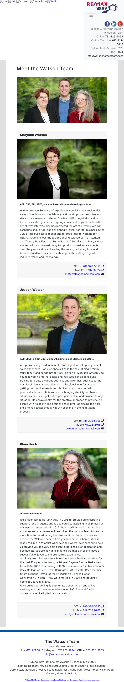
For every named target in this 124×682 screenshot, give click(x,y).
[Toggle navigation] (91, 16)
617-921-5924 (66, 650)
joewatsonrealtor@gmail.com (83, 428)
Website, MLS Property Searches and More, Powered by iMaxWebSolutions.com (51, 680)
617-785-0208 (92, 610)
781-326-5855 (114, 36)
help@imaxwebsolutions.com (89, 680)
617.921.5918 (93, 424)
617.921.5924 (93, 270)
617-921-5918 (34, 650)
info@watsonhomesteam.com (105, 55)
